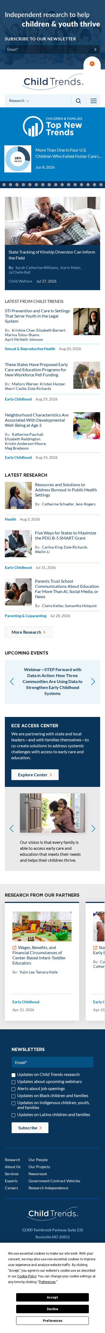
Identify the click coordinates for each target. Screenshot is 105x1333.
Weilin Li (42, 551)
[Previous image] (11, 829)
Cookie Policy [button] (26, 1276)
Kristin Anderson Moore (25, 443)
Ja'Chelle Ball (20, 272)
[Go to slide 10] (36, 184)
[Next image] (93, 829)
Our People (38, 1159)
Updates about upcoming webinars (49, 1081)
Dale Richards (39, 388)
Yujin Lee (26, 972)
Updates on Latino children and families (53, 1114)
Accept (52, 1297)
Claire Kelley (53, 605)
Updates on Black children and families (52, 1095)
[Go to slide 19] (94, 184)
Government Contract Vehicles (54, 1180)
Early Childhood (18, 399)
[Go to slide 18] (88, 184)
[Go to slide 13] (55, 184)
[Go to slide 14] (62, 184)
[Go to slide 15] (68, 184)
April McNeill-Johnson (24, 339)
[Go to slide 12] (49, 184)
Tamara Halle (47, 972)
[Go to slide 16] (75, 184)
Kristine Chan (23, 330)
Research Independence (48, 1187)
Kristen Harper (52, 384)
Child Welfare (20, 281)
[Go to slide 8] (23, 184)
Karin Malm (70, 267)
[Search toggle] (78, 100)
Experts (11, 1180)
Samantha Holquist (81, 605)
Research (12, 1159)
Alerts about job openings (41, 1088)
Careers (11, 1187)
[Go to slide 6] (10, 184)
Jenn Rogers (85, 504)
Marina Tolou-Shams (22, 334)
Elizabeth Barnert (50, 330)
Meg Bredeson (17, 448)
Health (10, 519)
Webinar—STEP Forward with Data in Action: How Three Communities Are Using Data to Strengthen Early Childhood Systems (52, 681)
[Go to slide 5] (4, 184)
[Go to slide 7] (17, 184)
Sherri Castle (15, 388)
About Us (12, 1166)
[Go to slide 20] (101, 184)
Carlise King (52, 547)
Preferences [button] (47, 1282)
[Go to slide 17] (81, 184)
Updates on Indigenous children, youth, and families (53, 1105)
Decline (52, 1309)
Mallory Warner (25, 384)
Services (12, 1173)
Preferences (52, 1321)
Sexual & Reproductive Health (30, 348)
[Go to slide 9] (30, 184)
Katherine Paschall (27, 434)
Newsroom (38, 1173)
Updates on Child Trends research (48, 1074)
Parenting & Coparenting (25, 615)
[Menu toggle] (94, 100)
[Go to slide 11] (42, 184)
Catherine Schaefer (58, 504)
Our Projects (39, 1166)
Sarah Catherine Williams (37, 267)
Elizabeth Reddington (22, 439)
